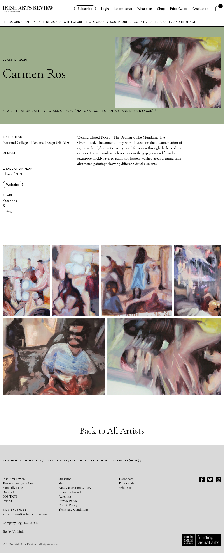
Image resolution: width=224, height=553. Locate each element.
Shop (161, 9)
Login (105, 9)
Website (12, 184)
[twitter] (210, 479)
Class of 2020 (61, 111)
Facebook (10, 200)
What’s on (144, 9)
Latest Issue (123, 9)
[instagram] (218, 479)
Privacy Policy (68, 501)
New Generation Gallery (24, 111)
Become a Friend (70, 492)
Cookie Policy (68, 505)
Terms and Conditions (73, 509)
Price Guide (178, 9)
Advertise (65, 496)
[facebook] (202, 479)
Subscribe (85, 9)
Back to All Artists (112, 430)
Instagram (10, 211)
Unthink (18, 531)
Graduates (200, 9)
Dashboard (126, 479)
